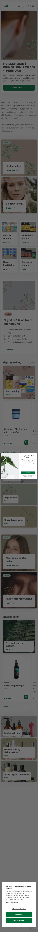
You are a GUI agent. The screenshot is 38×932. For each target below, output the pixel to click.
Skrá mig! (28, 472)
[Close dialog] (36, 454)
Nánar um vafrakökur (12, 902)
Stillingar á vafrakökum (19, 909)
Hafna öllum (19, 914)
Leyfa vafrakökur (19, 920)
